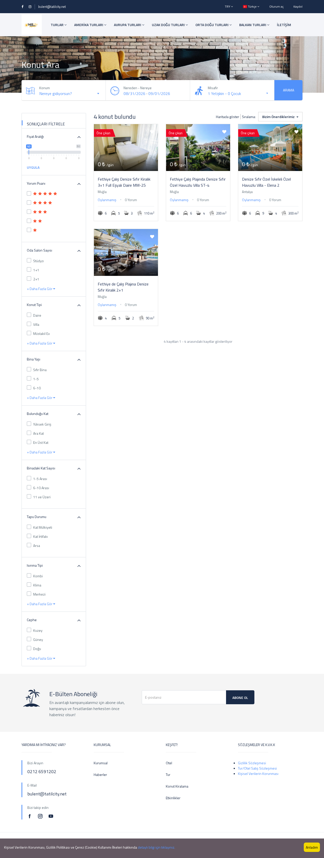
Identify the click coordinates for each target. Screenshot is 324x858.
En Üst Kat (40, 442)
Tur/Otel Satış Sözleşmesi (257, 768)
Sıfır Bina (40, 369)
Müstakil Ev (41, 333)
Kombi (38, 576)
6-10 (37, 388)
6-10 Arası (41, 487)
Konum (44, 87)
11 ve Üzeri (42, 497)
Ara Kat (38, 433)
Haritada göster (227, 116)
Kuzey (38, 630)
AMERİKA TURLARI (89, 24)
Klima (37, 585)
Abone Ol (240, 697)
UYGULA (33, 167)
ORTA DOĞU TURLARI (212, 24)
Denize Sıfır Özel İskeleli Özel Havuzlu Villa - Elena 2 (266, 182)
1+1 (36, 270)
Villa (36, 324)
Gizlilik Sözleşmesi (252, 763)
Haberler (100, 774)
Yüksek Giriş (42, 424)
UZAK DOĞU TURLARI (169, 24)
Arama (288, 90)
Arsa (36, 545)
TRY (228, 6)
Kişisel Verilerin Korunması (258, 773)
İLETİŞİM (284, 24)
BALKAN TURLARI (253, 24)
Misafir (213, 87)
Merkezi (39, 594)
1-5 (36, 379)
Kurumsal (101, 763)
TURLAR (57, 24)
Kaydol (297, 6)
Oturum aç (276, 6)
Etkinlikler (173, 797)
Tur (168, 774)
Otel (169, 763)
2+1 (36, 279)
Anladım (312, 847)
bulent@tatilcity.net (52, 6)
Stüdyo (38, 260)
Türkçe (252, 6)
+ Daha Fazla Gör (40, 288)
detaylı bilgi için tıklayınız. (156, 847)
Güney (38, 639)
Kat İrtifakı (40, 536)
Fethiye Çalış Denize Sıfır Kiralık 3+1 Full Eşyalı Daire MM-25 (124, 182)
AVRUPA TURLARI (128, 24)
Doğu (37, 648)
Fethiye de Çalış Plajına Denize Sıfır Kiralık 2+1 (123, 287)
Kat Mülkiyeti (42, 527)
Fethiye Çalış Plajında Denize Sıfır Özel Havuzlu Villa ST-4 (198, 182)
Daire (37, 315)
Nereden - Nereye (138, 87)
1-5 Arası (40, 478)
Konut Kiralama (177, 786)
